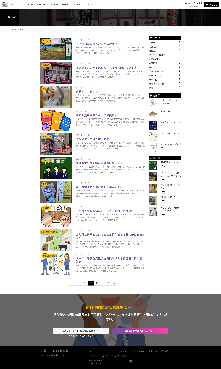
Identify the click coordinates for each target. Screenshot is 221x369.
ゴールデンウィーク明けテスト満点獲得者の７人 (171, 174)
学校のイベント (156, 71)
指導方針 (153, 46)
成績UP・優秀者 (156, 83)
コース (21, 4)
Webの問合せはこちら (142, 330)
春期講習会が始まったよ (171, 162)
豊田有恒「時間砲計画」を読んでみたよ (101, 187)
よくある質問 (53, 4)
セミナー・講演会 (157, 55)
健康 (151, 67)
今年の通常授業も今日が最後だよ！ (98, 115)
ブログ (94, 4)
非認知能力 (154, 63)
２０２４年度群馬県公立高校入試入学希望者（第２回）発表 (110, 260)
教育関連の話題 (156, 75)
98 (91, 283)
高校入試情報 (155, 59)
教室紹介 (76, 4)
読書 (151, 87)
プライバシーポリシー (120, 356)
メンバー (31, 4)
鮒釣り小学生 (166, 111)
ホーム (14, 4)
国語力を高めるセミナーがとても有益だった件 (105, 210)
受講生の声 (64, 4)
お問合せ (213, 4)
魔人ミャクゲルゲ (168, 197)
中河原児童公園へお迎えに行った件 (98, 44)
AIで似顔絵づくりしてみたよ (171, 186)
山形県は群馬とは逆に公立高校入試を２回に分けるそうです (110, 236)
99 (97, 283)
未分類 (152, 42)
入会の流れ (41, 4)
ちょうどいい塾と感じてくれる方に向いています (106, 67)
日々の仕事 (154, 79)
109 (108, 283)
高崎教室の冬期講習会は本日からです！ (101, 163)
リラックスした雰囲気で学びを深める (171, 209)
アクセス (85, 4)
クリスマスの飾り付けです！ (94, 139)
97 (85, 283)
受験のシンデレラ (87, 91)
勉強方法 (153, 50)
